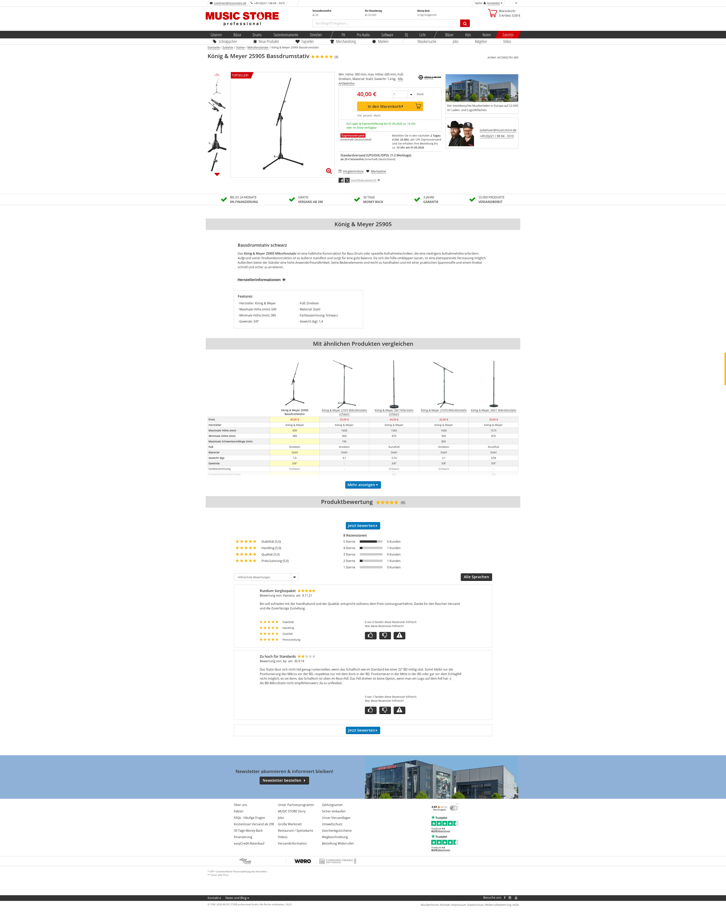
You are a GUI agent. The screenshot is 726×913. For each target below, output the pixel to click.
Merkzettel (378, 171)
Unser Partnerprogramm (296, 805)
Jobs (455, 41)
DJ (406, 34)
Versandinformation (292, 843)
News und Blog (236, 898)
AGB (515, 905)
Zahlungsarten (332, 805)
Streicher (316, 34)
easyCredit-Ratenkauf (249, 843)
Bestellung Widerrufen (338, 843)
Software (387, 34)
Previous (217, 74)
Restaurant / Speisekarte (295, 830)
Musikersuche (427, 41)
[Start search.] (465, 23)
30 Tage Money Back (248, 830)
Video (507, 41)
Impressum (459, 905)
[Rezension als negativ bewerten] (385, 635)
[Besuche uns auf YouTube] (516, 897)
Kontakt (213, 898)
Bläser (449, 34)
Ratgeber (481, 41)
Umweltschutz (332, 824)
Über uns (240, 805)
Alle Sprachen (476, 576)
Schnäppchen (228, 41)
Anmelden (493, 3)
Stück (420, 94)
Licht (422, 34)
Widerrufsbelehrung (498, 905)
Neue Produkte (269, 41)
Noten (486, 34)
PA (343, 34)
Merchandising (346, 41)
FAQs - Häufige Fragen (249, 818)
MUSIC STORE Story (292, 811)
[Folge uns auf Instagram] (510, 897)
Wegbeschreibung (335, 837)
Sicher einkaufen (334, 811)
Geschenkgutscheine (337, 830)
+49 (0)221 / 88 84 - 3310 (497, 136)
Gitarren (216, 34)
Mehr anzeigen (361, 484)
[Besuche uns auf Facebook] (504, 897)
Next (217, 174)
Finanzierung (243, 837)
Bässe (237, 34)
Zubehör (507, 34)
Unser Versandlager (336, 818)
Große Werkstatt (290, 824)
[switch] (454, 808)
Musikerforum (430, 905)
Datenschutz (476, 905)
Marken (383, 41)
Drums (257, 34)
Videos (283, 837)
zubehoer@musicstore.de (230, 3)
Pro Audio (363, 34)
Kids (468, 34)
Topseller (307, 41)
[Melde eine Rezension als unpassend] (399, 635)
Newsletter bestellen (282, 780)
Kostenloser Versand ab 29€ (254, 824)
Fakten (238, 811)
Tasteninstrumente (285, 34)
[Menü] (457, 805)
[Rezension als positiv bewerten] (371, 635)
